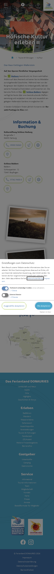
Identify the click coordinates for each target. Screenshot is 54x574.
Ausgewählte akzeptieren (14, 305)
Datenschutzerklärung (35, 278)
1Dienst (13, 290)
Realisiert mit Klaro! (45, 312)
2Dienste (14, 297)
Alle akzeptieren (43, 305)
